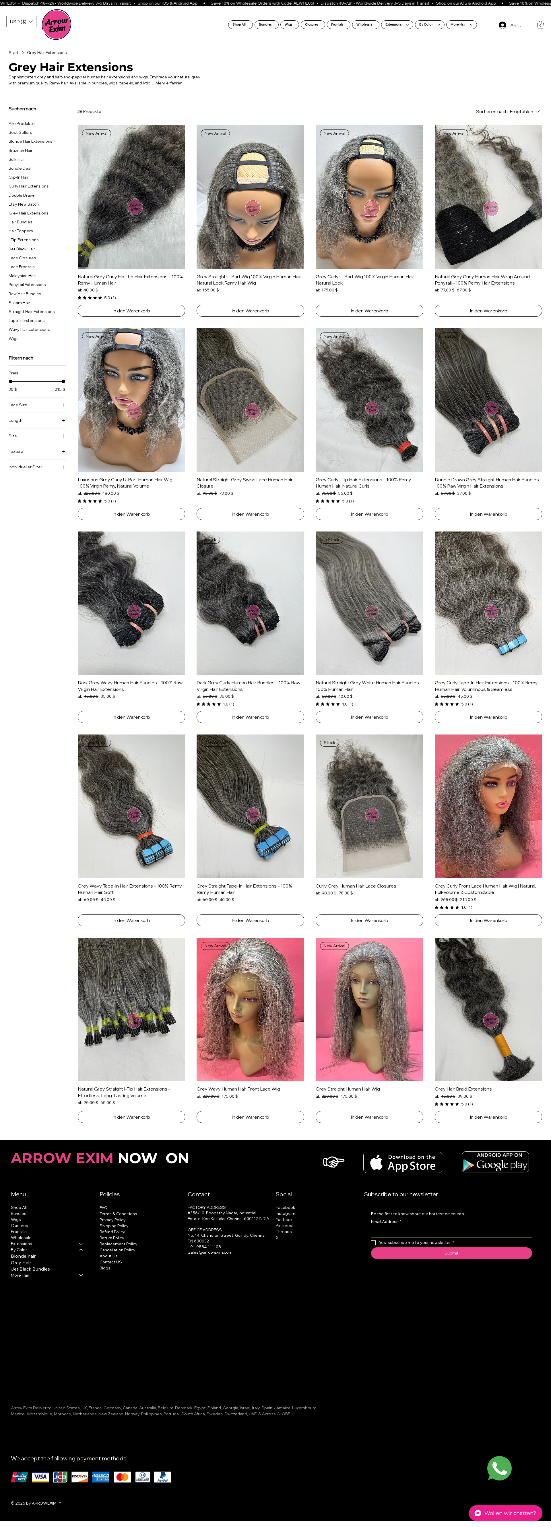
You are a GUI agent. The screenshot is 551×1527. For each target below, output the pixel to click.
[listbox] (21, 21)
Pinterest (285, 1225)
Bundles (18, 1213)
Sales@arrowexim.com (210, 1252)
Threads (284, 1231)
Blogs (105, 1268)
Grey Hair (21, 1262)
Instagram (285, 1213)
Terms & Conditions (118, 1213)
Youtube (284, 1219)
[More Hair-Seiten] (471, 24)
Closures (19, 1225)
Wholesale (21, 1237)
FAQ (104, 1207)
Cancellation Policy (117, 1249)
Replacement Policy (118, 1243)
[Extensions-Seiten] (407, 24)
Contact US (111, 1262)
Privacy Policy (113, 1219)
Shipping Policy (114, 1225)
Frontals (19, 1231)
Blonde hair (23, 1256)
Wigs (16, 1219)
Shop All (19, 1207)
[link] (97, 298)
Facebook (285, 1207)
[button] (540, 24)
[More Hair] (81, 1275)
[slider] (10, 381)
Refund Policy (112, 1231)
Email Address (386, 1221)
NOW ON (102, 1158)
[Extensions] (81, 1244)
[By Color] (81, 1250)
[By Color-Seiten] (438, 24)
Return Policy (112, 1237)
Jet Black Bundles (30, 1269)
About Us (109, 1256)
